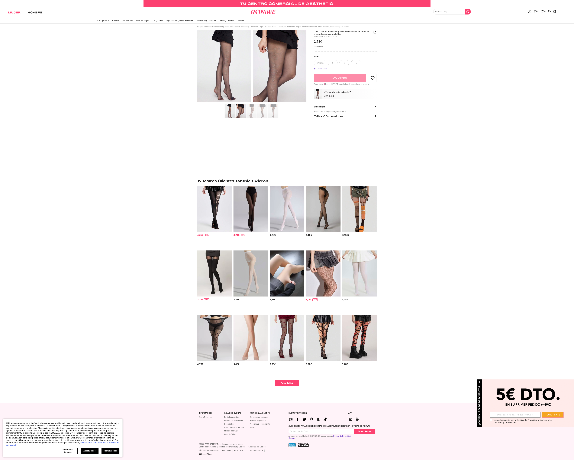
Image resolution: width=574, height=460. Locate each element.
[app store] (350, 419)
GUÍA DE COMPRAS (232, 413)
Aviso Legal (239, 450)
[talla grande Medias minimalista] (359, 273)
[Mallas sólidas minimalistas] (287, 273)
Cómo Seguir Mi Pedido (234, 427)
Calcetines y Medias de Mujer (251, 27)
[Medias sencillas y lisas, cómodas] (287, 209)
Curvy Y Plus (157, 20)
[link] (287, 3)
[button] (373, 78)
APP (350, 413)
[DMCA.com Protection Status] (303, 445)
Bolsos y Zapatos (226, 20)
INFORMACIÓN (205, 413)
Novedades (127, 20)
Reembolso (229, 424)
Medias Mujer (270, 27)
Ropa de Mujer (142, 20)
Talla (316, 56)
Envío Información (231, 417)
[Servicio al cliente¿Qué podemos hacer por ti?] (549, 11)
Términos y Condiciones (209, 450)
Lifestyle (240, 20)
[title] (287, 181)
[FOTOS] (251, 66)
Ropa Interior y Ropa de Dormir (179, 20)
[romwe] (263, 11)
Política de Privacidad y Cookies (232, 447)
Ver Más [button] (287, 382)
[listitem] (214, 217)
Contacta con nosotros (259, 417)
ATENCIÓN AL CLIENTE (260, 413)
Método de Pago (231, 431)
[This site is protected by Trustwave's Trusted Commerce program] (292, 445)
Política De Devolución (233, 420)
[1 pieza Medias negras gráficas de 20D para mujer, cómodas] (323, 209)
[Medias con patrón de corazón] (214, 338)
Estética (115, 20)
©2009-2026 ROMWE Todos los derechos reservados (220, 444)
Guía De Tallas (230, 434)
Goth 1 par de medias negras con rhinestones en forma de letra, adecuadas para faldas (342, 32)
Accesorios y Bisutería (206, 20)
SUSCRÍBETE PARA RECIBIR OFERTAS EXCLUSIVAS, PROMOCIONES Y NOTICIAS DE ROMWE (329, 426)
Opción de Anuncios (255, 450)
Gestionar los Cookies (257, 447)
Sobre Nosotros (205, 417)
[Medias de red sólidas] (250, 273)
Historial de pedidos (258, 420)
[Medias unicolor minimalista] (250, 338)
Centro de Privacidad (207, 447)
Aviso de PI (226, 450)
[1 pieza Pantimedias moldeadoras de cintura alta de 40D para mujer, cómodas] (250, 209)
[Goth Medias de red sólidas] (214, 209)
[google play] (357, 419)
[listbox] (529, 11)
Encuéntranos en (297, 413)
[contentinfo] (200, 235)
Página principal (204, 27)
